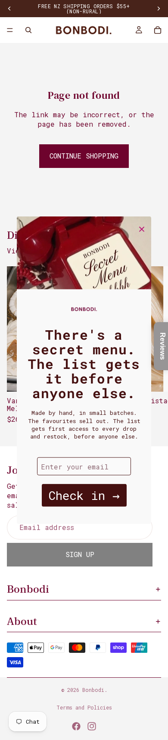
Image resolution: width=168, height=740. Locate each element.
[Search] (28, 30)
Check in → (84, 495)
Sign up (79, 554)
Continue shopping (84, 155)
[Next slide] (151, 349)
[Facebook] (76, 726)
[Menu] (10, 30)
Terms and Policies (84, 707)
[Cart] (157, 30)
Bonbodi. (94, 689)
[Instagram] (92, 726)
